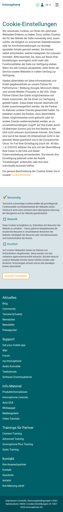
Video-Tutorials (11, 418)
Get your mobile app (13, 345)
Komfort (12, 244)
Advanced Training (13, 438)
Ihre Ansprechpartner (14, 464)
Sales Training (10, 449)
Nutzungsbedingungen (39, 500)
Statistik (12, 219)
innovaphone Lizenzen (15, 397)
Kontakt (6, 469)
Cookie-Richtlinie (20, 174)
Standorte (8, 475)
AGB (54, 500)
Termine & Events (12, 314)
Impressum (11, 500)
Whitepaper (8, 408)
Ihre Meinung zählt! (13, 485)
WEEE (23, 504)
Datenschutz (12, 504)
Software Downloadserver (17, 377)
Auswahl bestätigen (16, 275)
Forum (6, 355)
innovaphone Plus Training (17, 444)
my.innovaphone (11, 361)
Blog (5, 303)
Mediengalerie (10, 413)
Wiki (4, 350)
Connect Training (12, 433)
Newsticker (8, 319)
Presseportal (9, 330)
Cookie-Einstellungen (37, 504)
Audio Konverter (11, 366)
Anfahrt (6, 480)
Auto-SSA (7, 402)
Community (9, 308)
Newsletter (8, 324)
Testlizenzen (9, 371)
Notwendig (14, 197)
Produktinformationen (14, 391)
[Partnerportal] (42, 5)
